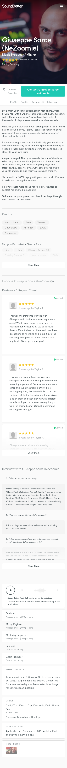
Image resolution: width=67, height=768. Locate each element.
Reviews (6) (38, 102)
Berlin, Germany (10, 64)
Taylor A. (39, 308)
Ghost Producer (14, 656)
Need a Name (12, 222)
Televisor (41, 222)
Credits (24, 102)
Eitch (28, 222)
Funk (48, 705)
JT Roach (28, 227)
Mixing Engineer (14, 624)
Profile (13, 102)
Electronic (38, 705)
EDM (15, 705)
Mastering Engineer (16, 635)
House (55, 705)
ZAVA (43, 227)
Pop (8, 709)
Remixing (10, 646)
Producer (10, 613)
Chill (8, 705)
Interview (52, 102)
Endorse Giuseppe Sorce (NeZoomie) (27, 281)
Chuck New (11, 227)
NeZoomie (10, 233)
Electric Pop (25, 705)
